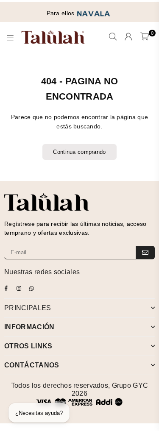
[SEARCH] (113, 37)
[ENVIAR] (145, 252)
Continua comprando (79, 152)
